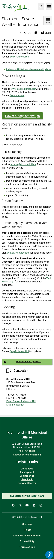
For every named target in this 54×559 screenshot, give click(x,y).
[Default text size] (24, 32)
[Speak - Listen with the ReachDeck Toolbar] (49, 555)
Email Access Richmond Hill (21, 401)
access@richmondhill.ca (23, 164)
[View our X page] (20, 505)
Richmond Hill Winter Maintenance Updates (28, 69)
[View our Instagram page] (40, 505)
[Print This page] (35, 32)
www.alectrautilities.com (23, 88)
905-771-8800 (27, 451)
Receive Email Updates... (28, 361)
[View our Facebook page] (13, 505)
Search (41, 6)
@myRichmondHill (19, 56)
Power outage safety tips (22, 116)
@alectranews (17, 95)
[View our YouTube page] (27, 505)
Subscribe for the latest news (27, 495)
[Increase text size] (29, 32)
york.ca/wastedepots (18, 252)
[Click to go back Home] (15, 8)
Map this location (15, 404)
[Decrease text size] (19, 32)
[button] (46, 32)
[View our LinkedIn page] (34, 505)
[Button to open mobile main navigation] (49, 6)
